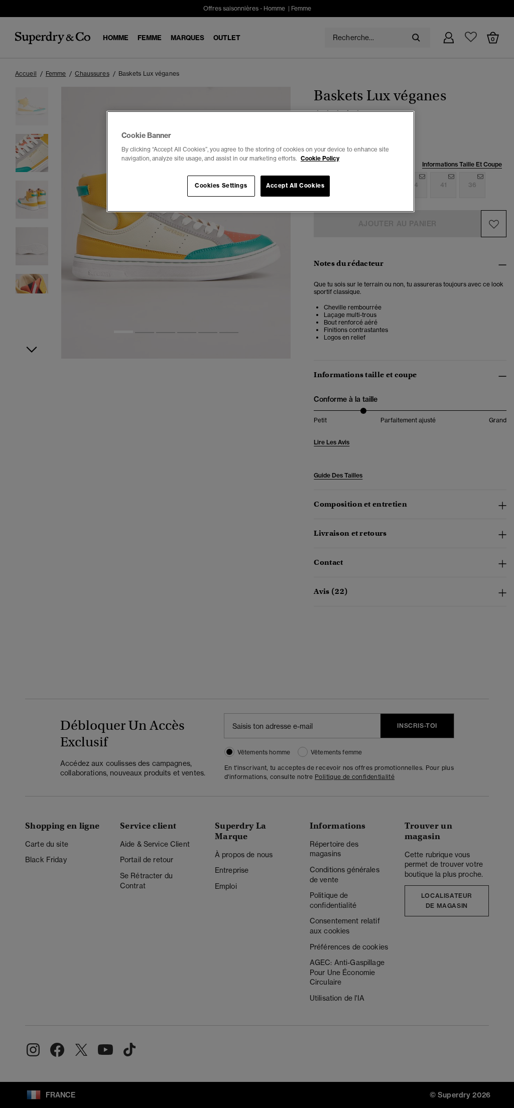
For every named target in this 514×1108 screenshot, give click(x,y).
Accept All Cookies (295, 185)
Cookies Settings (221, 185)
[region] (260, 161)
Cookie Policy (320, 158)
